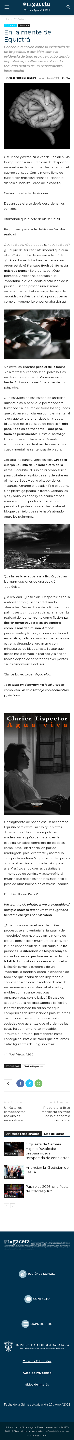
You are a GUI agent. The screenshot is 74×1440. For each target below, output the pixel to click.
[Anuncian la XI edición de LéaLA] (14, 1172)
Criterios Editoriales (37, 1361)
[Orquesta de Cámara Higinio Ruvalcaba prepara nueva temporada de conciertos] (14, 1149)
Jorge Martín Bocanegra (22, 77)
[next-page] (12, 1205)
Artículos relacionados (22, 1134)
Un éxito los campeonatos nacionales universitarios (14, 1114)
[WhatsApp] (38, 1083)
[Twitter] (29, 1083)
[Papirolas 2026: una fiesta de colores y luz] (14, 1191)
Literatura (24, 25)
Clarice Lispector (33, 1066)
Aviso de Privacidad (37, 1373)
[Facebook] (20, 1083)
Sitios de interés (37, 1384)
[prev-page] (6, 1205)
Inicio (7, 19)
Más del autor (54, 1134)
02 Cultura (20, 19)
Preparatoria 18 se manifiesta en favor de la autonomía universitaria (55, 1114)
